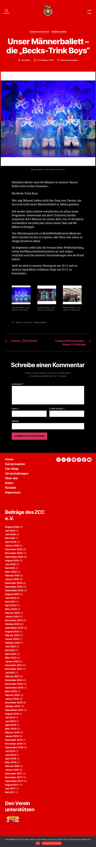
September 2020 (14, 687)
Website (15, 421)
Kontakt (10, 487)
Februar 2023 (12, 635)
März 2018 (10, 762)
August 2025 (12, 560)
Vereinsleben (58, 32)
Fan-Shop (12, 469)
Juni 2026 (10, 534)
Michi (27, 60)
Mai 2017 (10, 792)
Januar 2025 (12, 579)
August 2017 (12, 784)
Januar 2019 (12, 736)
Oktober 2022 (12, 642)
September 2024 (14, 590)
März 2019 (10, 728)
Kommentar (18, 384)
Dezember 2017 (13, 773)
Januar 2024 (12, 616)
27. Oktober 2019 (45, 60)
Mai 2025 (10, 568)
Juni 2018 (10, 755)
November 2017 (13, 777)
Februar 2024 (12, 613)
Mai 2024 (10, 601)
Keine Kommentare (69, 60)
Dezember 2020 (14, 680)
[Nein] (93, 841)
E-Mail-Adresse (57, 409)
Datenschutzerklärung (52, 843)
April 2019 (10, 725)
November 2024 (14, 586)
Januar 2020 (12, 699)
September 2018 (14, 747)
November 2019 (13, 702)
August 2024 (12, 594)
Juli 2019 (10, 717)
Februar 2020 (12, 695)
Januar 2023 (12, 639)
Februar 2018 (12, 766)
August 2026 (12, 527)
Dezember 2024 (13, 583)
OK (38, 843)
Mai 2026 (10, 538)
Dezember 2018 (13, 740)
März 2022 (11, 657)
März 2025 (11, 571)
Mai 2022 (10, 650)
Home (9, 459)
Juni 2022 (10, 646)
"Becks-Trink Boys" (24, 322)
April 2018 (10, 758)
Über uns (11, 478)
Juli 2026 (10, 530)
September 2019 (14, 710)
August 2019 (12, 713)
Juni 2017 (10, 788)
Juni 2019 (10, 721)
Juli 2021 (10, 672)
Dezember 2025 (13, 549)
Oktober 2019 (12, 706)
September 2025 (14, 556)
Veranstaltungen (16, 473)
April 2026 (10, 542)
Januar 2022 (12, 661)
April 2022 (10, 654)
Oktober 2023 (12, 624)
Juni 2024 (10, 598)
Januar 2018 (12, 770)
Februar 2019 (12, 732)
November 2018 (13, 743)
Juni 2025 (10, 564)
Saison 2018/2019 (39, 32)
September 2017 (14, 781)
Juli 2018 (10, 751)
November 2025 (14, 553)
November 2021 (13, 669)
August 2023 (12, 631)
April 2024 (10, 605)
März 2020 (11, 691)
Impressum (12, 492)
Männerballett (40, 322)
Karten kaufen (15, 464)
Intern (9, 483)
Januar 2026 (12, 545)
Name (15, 409)
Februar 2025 (12, 575)
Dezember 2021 (13, 665)
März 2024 (11, 609)
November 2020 (14, 684)
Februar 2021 (12, 676)
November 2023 (14, 620)
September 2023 (14, 627)
